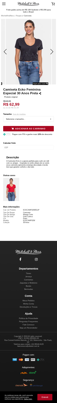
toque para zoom (39, 84)
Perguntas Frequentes (28, 321)
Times (28, 273)
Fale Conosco (28, 325)
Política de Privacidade (28, 318)
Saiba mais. (28, 399)
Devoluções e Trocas (28, 307)
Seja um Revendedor (28, 328)
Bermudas (28, 289)
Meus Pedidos (28, 301)
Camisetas (28, 280)
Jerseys (28, 276)
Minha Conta (28, 304)
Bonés (28, 286)
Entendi (45, 397)
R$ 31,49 (15, 108)
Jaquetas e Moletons (28, 283)
